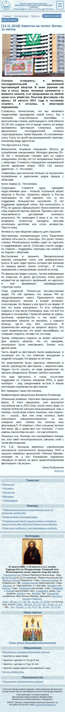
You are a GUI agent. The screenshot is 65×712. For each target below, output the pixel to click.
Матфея (51, 585)
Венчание (8, 496)
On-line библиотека (13, 672)
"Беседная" (57, 596)
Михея (5, 577)
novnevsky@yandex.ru (45, 705)
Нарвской (37, 599)
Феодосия (7, 580)
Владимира (24, 588)
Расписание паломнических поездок (23, 681)
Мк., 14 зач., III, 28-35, (38, 602)
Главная (7, 16)
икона (12, 577)
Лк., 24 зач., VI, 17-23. (49, 607)
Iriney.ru (59, 470)
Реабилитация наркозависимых (20, 517)
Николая (10, 591)
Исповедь (8, 488)
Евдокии (21, 593)
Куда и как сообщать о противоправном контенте (30, 528)
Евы (58, 591)
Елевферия (42, 591)
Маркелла (46, 580)
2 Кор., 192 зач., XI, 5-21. (29, 604)
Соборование (10, 500)
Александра (53, 593)
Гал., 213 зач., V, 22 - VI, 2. (24, 607)
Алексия (6, 588)
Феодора (36, 593)
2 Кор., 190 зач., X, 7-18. (14, 602)
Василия (7, 585)
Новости (35, 16)
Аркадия (26, 583)
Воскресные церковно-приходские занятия (26, 652)
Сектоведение (21, 16)
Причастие (9, 492)
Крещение (8, 484)
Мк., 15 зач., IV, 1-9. (52, 604)
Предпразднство (12, 575)
